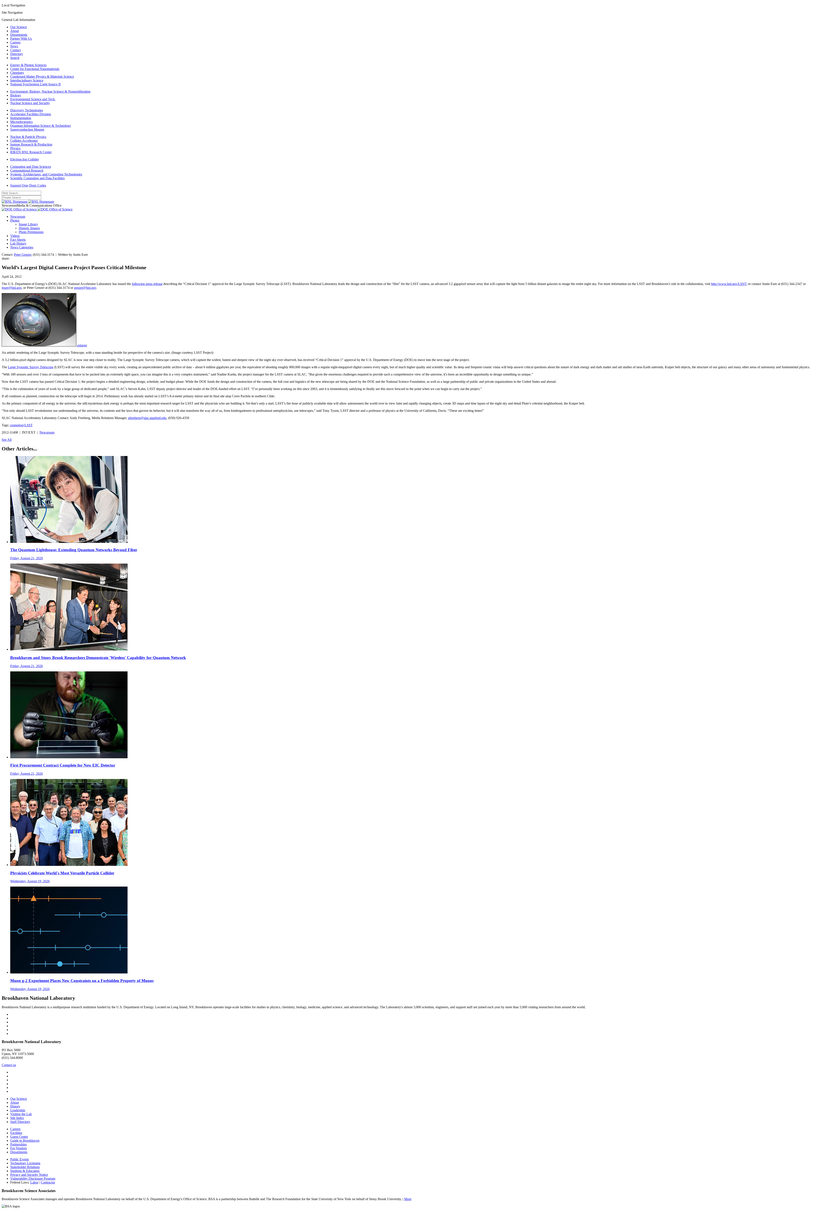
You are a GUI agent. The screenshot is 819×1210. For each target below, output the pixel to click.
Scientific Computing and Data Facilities (37, 178)
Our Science (18, 27)
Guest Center (19, 1136)
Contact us (9, 1065)
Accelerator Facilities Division (30, 114)
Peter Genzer (22, 254)
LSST (29, 425)
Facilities (16, 1133)
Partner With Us (21, 38)
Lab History (18, 243)
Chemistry (17, 73)
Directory (16, 54)
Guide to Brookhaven (24, 1140)
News (14, 46)
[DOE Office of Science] (37, 209)
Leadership (17, 1110)
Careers (15, 42)
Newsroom (17, 216)
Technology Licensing (25, 1163)
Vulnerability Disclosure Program (32, 1178)
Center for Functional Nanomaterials (34, 69)
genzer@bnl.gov (85, 287)
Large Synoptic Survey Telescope (30, 367)
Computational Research (26, 170)
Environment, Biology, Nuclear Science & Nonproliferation (50, 91)
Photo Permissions (31, 232)
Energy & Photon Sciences (28, 65)
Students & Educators (24, 1171)
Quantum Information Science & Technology (40, 125)
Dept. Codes (37, 185)
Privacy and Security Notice (29, 1174)
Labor (34, 1182)
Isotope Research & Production (31, 144)
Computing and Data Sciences (30, 166)
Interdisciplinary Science (26, 80)
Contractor (48, 1182)
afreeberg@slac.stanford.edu (147, 418)
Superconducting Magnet (27, 129)
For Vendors (18, 1148)
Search (14, 58)
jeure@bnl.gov (12, 287)
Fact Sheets (18, 239)
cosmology (17, 425)
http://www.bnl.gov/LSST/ (729, 284)
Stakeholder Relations (25, 1167)
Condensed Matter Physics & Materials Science (42, 76)
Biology (15, 95)
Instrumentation (20, 118)
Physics (15, 148)
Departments (18, 35)
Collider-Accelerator (24, 140)
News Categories (21, 247)
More (407, 1199)
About (14, 31)
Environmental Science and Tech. (32, 99)
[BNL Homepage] (28, 201)
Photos (14, 220)
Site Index (17, 1118)
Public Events (19, 1159)
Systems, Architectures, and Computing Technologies (46, 174)
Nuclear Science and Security (30, 103)
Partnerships (18, 1144)
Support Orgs (19, 185)
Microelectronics (21, 122)
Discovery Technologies (26, 110)
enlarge (82, 345)
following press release (147, 284)
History (15, 1106)
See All (7, 439)
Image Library (28, 224)
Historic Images (29, 228)
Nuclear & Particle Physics (28, 137)
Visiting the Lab (21, 1114)
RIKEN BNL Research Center (31, 152)
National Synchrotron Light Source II (35, 84)
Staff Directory (20, 1122)
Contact (15, 50)
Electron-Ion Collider (24, 159)
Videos (15, 236)
